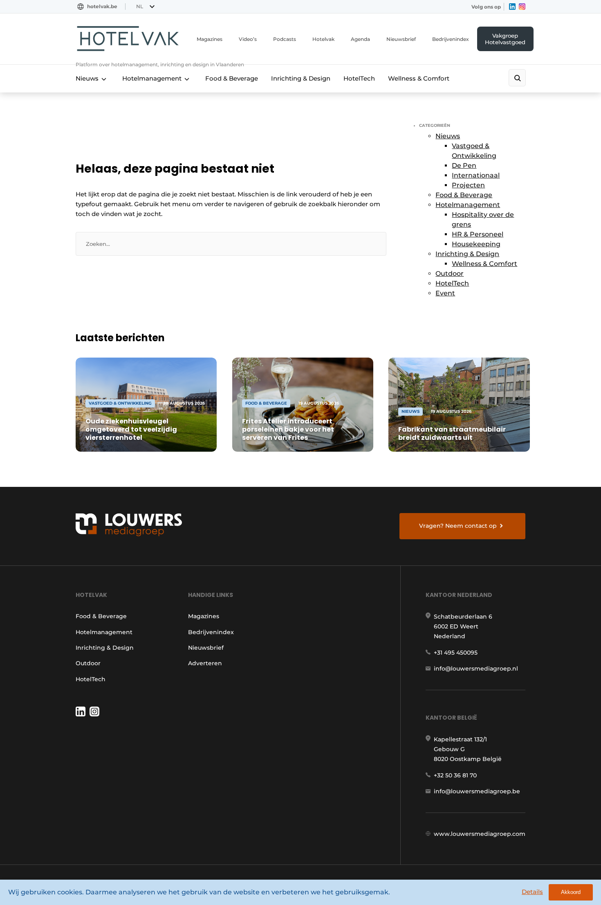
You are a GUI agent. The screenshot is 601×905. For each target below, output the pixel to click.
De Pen (464, 165)
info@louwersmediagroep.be (477, 791)
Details (532, 892)
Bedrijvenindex (450, 39)
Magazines (209, 39)
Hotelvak (323, 39)
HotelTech (359, 78)
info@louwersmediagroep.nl (476, 668)
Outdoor (449, 273)
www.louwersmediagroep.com (479, 833)
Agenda (360, 39)
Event (445, 293)
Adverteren (205, 663)
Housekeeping (476, 244)
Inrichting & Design (300, 78)
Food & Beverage (231, 78)
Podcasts (284, 39)
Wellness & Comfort (418, 78)
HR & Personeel (477, 234)
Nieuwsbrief (401, 39)
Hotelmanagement (152, 78)
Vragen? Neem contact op (458, 525)
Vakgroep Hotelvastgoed (505, 38)
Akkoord (571, 892)
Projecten (468, 185)
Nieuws (87, 78)
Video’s (248, 39)
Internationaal (476, 175)
